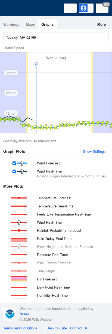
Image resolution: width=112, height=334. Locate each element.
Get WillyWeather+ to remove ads (30, 140)
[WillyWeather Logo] (12, 8)
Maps (30, 24)
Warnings (11, 24)
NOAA (25, 313)
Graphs (47, 24)
